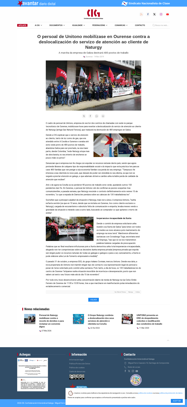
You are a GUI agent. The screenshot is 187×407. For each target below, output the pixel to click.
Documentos (55, 25)
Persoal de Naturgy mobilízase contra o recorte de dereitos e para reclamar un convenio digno (51, 321)
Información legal (76, 360)
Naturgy (130, 292)
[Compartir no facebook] (90, 116)
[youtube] (136, 371)
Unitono (137, 292)
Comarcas (120, 25)
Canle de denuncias (77, 372)
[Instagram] (133, 371)
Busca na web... (162, 25)
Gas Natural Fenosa (120, 292)
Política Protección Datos (79, 364)
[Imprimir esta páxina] (103, 116)
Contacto (140, 25)
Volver (93, 300)
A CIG (37, 25)
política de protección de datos (170, 393)
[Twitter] (129, 371)
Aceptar (177, 401)
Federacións (98, 25)
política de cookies (145, 393)
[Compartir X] (84, 116)
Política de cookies (77, 368)
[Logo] (93, 14)
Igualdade (77, 25)
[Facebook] (125, 371)
